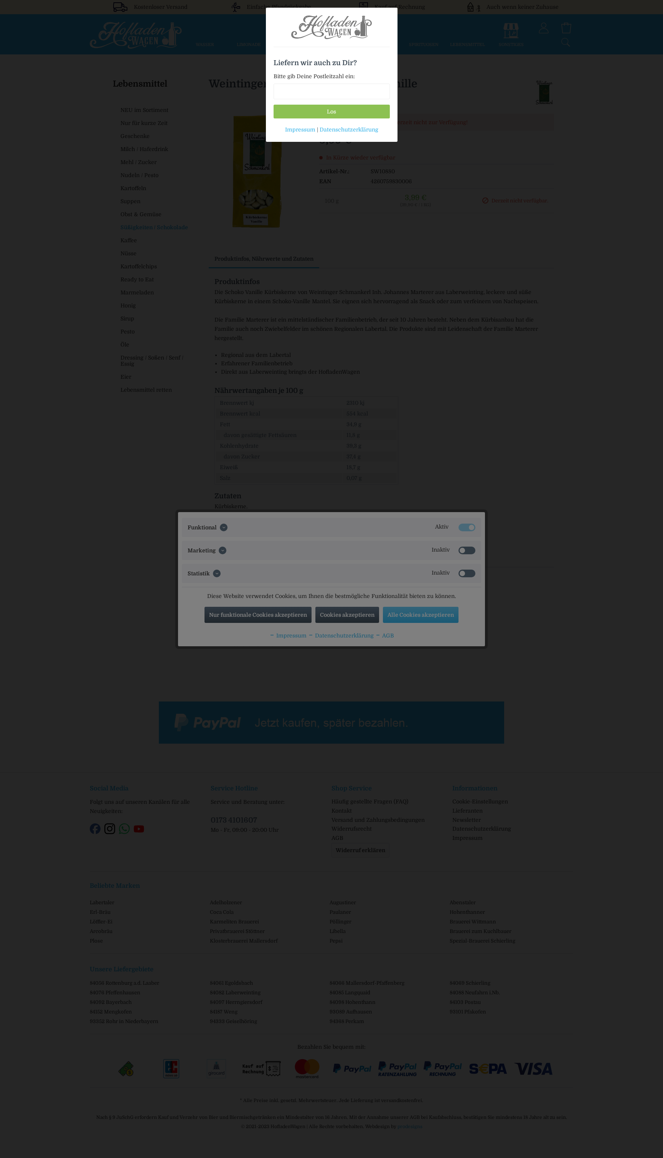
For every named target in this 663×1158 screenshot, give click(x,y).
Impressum (300, 129)
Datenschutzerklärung (349, 129)
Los (331, 111)
